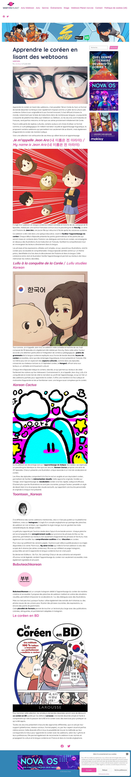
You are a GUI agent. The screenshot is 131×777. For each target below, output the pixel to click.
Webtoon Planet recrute (82, 8)
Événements (56, 8)
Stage (66, 8)
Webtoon (16, 61)
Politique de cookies (104, 774)
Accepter (89, 770)
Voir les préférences (120, 770)
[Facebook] (4, 16)
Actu (38, 8)
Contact (99, 8)
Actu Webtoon (27, 8)
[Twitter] (8, 16)
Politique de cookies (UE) (115, 8)
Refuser (104, 770)
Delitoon (56, 118)
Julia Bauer (18, 64)
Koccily (77, 227)
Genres (45, 8)
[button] (127, 754)
